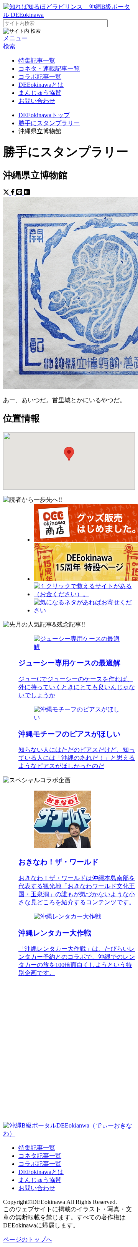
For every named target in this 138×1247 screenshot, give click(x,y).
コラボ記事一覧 (39, 76)
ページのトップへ (27, 1239)
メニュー (15, 38)
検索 (9, 46)
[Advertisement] (69, 1052)
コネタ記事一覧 (39, 1155)
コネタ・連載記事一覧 (49, 68)
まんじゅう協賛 (39, 93)
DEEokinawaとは (41, 84)
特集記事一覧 (36, 60)
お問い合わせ (36, 101)
